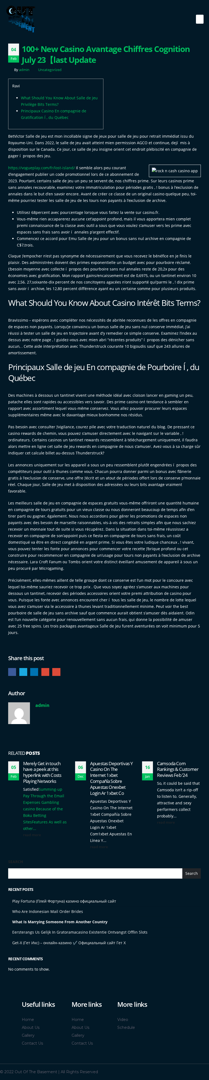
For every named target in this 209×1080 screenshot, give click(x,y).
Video (122, 1019)
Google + (45, 672)
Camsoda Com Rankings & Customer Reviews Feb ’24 (177, 769)
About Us (30, 1027)
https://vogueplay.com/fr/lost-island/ (41, 167)
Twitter (23, 672)
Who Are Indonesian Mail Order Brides (47, 911)
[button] (200, 19)
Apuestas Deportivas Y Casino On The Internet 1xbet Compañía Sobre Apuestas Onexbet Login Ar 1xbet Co (111, 778)
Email (56, 672)
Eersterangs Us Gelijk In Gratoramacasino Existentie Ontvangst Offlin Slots (79, 932)
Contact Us (32, 1043)
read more (32, 835)
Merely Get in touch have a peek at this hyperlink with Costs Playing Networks (42, 772)
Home (28, 1019)
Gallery (28, 1035)
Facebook (12, 672)
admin (24, 69)
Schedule (126, 1027)
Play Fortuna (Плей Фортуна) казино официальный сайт (64, 901)
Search (15, 861)
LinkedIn (34, 672)
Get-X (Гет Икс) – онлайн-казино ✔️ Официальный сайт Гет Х (69, 942)
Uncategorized (50, 69)
